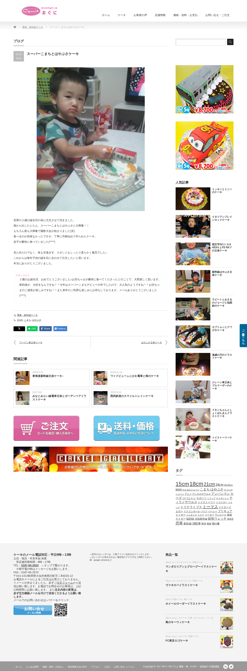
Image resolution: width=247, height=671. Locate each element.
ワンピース (220, 515)
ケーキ (122, 15)
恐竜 (179, 523)
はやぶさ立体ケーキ (151, 342)
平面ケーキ (197, 562)
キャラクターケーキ (181, 562)
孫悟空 (230, 519)
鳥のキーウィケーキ (178, 622)
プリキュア (225, 511)
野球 (203, 523)
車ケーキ (188, 599)
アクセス (95, 667)
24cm (219, 485)
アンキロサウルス (201, 494)
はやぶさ (36, 320)
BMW (179, 489)
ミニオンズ (191, 515)
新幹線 (188, 523)
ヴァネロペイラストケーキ (182, 585)
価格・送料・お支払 (185, 15)
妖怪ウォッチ (217, 518)
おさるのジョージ (190, 490)
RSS (225, 666)
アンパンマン (220, 493)
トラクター (222, 502)
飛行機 (215, 523)
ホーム (106, 15)
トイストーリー (206, 502)
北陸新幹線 (201, 518)
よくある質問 (32, 667)
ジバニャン (189, 498)
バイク (203, 511)
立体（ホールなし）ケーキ (200, 618)
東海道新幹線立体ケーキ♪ (47, 375)
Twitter (231, 666)
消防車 (196, 523)
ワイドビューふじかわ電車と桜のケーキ (134, 375)
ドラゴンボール (192, 511)
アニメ (188, 494)
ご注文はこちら (243, 335)
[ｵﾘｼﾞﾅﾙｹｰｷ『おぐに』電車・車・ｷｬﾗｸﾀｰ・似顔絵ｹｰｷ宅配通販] (39, 11)
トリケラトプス (191, 507)
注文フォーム (65, 582)
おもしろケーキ (179, 618)
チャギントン (222, 498)
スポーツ (201, 498)
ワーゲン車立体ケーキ (30, 342)
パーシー (212, 511)
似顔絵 (190, 518)
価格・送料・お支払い (53, 667)
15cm (182, 484)
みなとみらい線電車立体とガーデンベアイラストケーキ (59, 397)
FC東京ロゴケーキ (177, 640)
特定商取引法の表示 (77, 667)
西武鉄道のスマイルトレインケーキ (132, 395)
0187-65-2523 (30, 565)
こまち (27, 320)
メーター (209, 515)
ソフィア (211, 498)
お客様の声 (140, 15)
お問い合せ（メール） (124, 667)
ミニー (200, 515)
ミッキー (181, 514)
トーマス (210, 507)
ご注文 (107, 667)
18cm (196, 484)
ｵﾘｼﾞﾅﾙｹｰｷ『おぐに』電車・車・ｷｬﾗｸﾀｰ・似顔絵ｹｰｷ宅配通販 (188, 666)
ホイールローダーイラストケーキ (186, 603)
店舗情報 (160, 15)
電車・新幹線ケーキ (32, 27)
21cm (20, 320)
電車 (209, 523)
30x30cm (228, 485)
